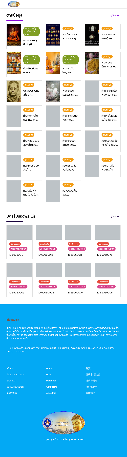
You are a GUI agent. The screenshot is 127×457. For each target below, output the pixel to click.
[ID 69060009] (19, 270)
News (49, 374)
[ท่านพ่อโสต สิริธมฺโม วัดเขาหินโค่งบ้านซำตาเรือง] (92, 116)
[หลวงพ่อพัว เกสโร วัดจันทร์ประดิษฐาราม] (14, 191)
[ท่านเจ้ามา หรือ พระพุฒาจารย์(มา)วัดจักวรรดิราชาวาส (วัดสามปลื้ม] (92, 91)
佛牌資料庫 (91, 380)
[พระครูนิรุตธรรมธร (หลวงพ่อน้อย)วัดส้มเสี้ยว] (53, 91)
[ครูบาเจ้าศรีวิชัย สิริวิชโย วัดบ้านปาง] (92, 141)
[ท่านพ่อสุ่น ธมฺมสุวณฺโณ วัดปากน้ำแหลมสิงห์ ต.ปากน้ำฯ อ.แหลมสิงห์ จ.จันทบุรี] (14, 141)
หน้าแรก (10, 368)
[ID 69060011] (78, 232)
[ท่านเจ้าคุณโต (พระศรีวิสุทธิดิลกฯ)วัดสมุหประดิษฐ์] (14, 116)
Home (49, 368)
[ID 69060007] (78, 270)
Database (51, 380)
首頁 (88, 368)
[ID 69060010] (108, 232)
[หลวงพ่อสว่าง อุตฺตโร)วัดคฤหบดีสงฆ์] (53, 191)
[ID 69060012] (49, 232)
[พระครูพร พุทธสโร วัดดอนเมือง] (14, 91)
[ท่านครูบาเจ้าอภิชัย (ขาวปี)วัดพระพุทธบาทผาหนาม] (53, 141)
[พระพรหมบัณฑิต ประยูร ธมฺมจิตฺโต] (92, 63)
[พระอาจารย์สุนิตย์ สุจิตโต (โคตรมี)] (14, 35)
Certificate (51, 387)
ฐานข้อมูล (11, 380)
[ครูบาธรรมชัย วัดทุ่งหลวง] (53, 166)
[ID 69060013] (19, 232)
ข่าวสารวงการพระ (15, 374)
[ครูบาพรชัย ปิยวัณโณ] (14, 166)
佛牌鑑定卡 (91, 387)
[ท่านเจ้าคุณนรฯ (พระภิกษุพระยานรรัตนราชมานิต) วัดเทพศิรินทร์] (53, 116)
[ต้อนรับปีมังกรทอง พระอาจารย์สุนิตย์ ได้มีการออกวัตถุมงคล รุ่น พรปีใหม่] (14, 63)
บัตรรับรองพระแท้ (15, 387)
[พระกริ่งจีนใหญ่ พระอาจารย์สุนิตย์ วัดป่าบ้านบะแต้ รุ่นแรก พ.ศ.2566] (53, 63)
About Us (51, 393)
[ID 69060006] (108, 270)
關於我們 (90, 393)
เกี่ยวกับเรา (12, 393)
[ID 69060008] (49, 270)
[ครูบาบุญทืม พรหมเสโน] (92, 166)
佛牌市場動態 (93, 374)
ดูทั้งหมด (114, 15)
